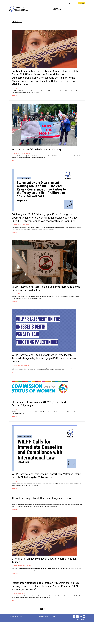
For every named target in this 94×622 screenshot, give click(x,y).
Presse (19, 501)
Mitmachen (80, 8)
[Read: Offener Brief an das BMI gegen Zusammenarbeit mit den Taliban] (44, 536)
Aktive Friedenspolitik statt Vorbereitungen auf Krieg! (41, 498)
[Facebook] (74, 616)
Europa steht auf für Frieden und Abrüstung (36, 149)
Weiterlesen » (15, 96)
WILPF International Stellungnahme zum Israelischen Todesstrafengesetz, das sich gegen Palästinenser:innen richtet (44, 358)
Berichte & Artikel (21, 153)
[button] (69, 3)
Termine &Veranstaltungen (57, 9)
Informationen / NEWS (70, 8)
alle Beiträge (14, 88)
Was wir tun (47, 8)
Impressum (41, 616)
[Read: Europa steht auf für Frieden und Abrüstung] (44, 124)
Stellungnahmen (21, 88)
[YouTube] (80, 616)
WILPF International (80, 619)
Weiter (81, 608)
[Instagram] (77, 616)
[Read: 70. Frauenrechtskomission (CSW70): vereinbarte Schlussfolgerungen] (41, 389)
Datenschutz (48, 616)
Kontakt (74, 3)
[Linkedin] (84, 616)
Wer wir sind (38, 8)
